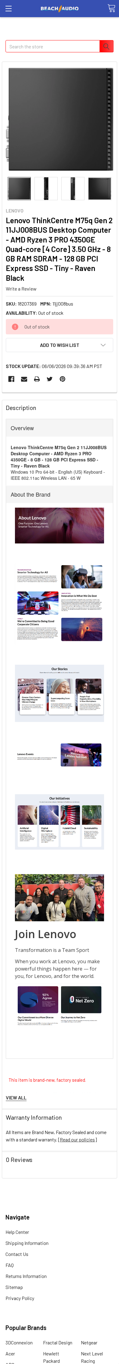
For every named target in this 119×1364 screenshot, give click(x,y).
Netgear (89, 1342)
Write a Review (21, 288)
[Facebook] (11, 379)
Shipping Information (27, 1243)
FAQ (9, 1265)
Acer (10, 1353)
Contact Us (16, 1254)
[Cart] (111, 8)
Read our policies (77, 1139)
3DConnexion (19, 1342)
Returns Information (26, 1276)
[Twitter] (49, 379)
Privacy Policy (19, 1298)
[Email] (24, 379)
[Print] (36, 379)
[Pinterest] (62, 379)
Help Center (17, 1232)
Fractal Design (57, 1342)
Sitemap (14, 1287)
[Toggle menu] (8, 8)
